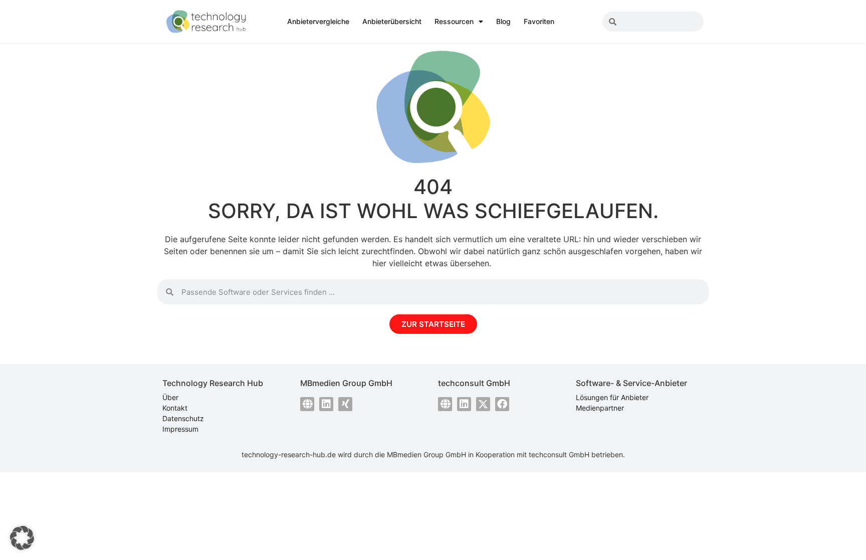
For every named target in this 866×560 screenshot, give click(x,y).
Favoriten (539, 21)
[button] (22, 538)
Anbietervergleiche (318, 21)
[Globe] (307, 404)
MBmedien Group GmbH (426, 454)
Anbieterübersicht (391, 21)
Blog (503, 21)
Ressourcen (454, 21)
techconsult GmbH (559, 454)
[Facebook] (502, 404)
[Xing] (345, 404)
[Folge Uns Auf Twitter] (483, 404)
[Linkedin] (326, 404)
